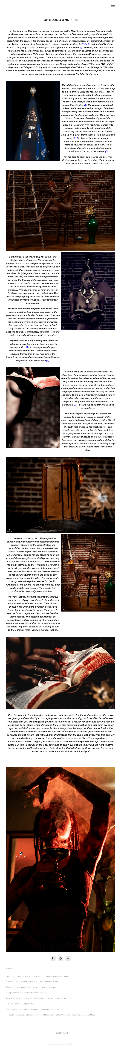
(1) (81, 47)
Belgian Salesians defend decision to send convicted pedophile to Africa (39, 998)
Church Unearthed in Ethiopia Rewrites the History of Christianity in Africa (37, 976)
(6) (47, 360)
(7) (75, 404)
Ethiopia (86, 44)
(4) (27, 347)
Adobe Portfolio (66, 1044)
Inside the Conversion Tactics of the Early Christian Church (33, 981)
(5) (106, 151)
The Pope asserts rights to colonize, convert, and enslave (32, 987)
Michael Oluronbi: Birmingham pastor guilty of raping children (34, 1009)
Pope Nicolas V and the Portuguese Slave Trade (28, 992)
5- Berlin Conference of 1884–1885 (20, 1003)
